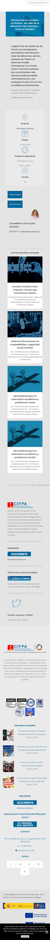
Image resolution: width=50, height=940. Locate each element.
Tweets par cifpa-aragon (18, 620)
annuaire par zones (26, 850)
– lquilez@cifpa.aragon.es (29, 231)
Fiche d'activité (15, 194)
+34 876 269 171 (26, 846)
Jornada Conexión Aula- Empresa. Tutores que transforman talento (25, 289)
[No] (46, 932)
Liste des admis (15, 204)
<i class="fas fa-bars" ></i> (38, 3)
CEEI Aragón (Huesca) (25, 128)
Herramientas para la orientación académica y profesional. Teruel (25, 399)
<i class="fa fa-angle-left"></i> (10, 485)
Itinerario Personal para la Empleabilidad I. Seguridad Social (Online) (25, 344)
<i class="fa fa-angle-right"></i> (39, 485)
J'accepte (25, 936)
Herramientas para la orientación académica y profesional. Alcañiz (25, 454)
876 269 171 (13, 231)
